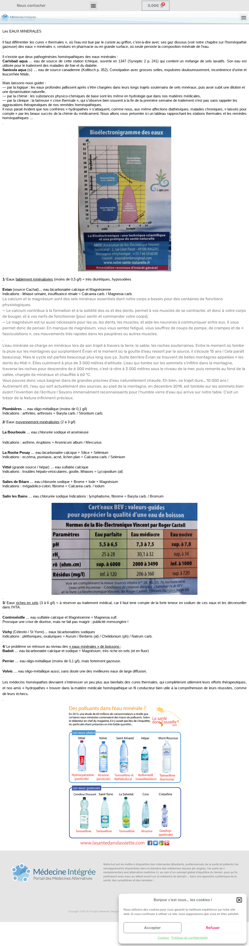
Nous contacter (31, 5)
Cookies (163, 937)
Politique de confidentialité (189, 937)
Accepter (152, 927)
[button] (239, 899)
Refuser (213, 927)
